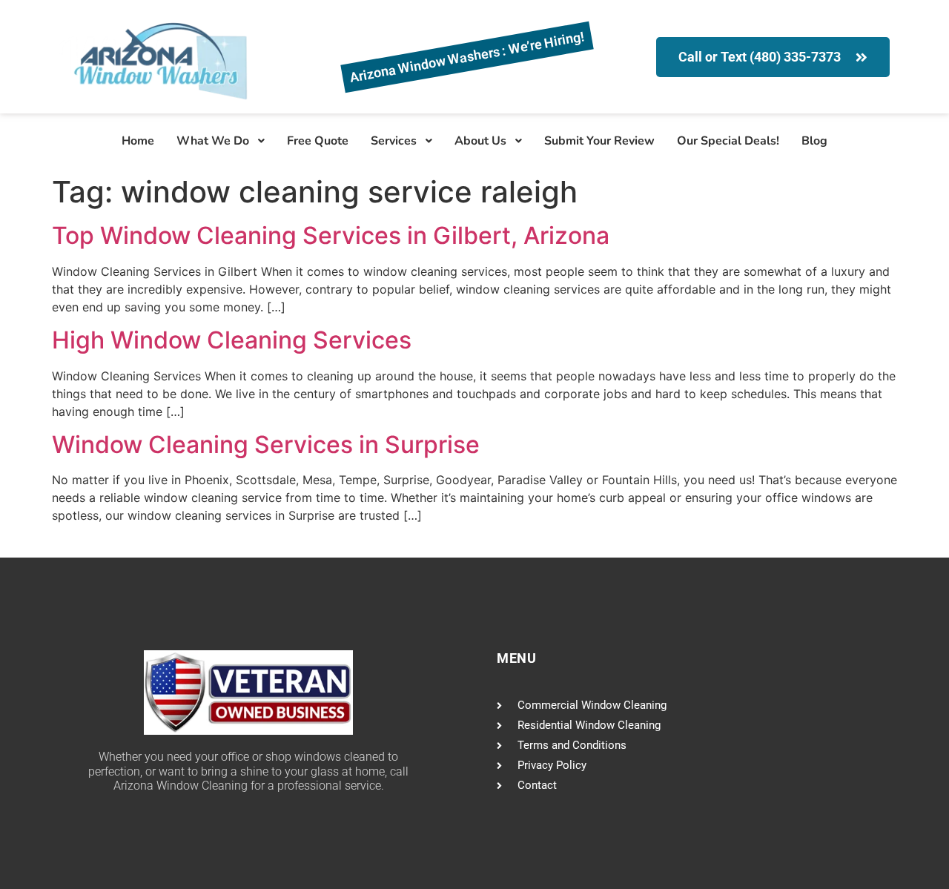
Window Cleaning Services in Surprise (266, 444)
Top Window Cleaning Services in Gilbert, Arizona (330, 235)
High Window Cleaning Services (231, 339)
